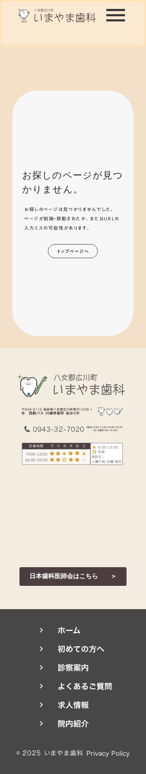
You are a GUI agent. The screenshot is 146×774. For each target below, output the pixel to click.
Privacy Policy (108, 753)
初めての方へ (81, 648)
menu (115, 15)
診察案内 (73, 667)
